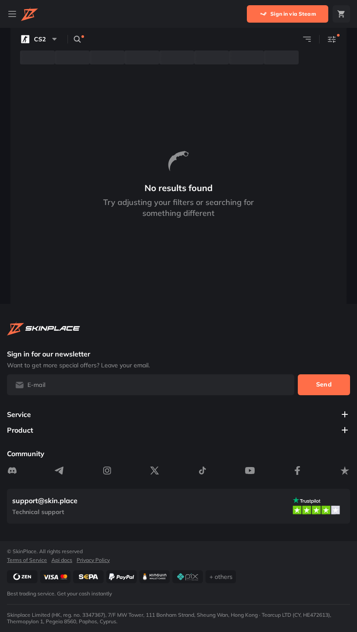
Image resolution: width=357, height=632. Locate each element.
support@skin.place (44, 501)
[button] (39, 39)
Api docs (61, 560)
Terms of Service (27, 560)
